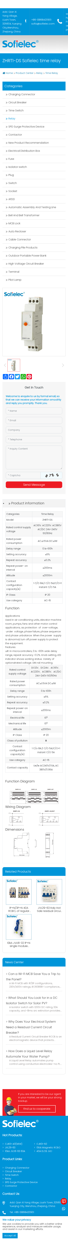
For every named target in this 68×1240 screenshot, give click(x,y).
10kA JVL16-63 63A (15, 1151)
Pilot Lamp (14, 280)
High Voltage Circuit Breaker (26, 264)
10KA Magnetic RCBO (48, 1147)
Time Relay (51, 73)
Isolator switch (17, 167)
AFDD (11, 199)
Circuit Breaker (17, 102)
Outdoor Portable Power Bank (27, 256)
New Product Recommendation (28, 143)
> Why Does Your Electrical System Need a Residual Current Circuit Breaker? (31, 1027)
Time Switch (16, 110)
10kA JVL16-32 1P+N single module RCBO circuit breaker (18, 947)
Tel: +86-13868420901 (22, 1212)
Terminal (13, 272)
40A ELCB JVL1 (44, 1151)
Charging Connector (21, 94)
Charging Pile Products (22, 247)
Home (9, 73)
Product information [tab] (27, 503)
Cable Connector (19, 239)
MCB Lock (14, 223)
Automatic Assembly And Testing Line (32, 207)
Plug (11, 175)
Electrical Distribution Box (24, 151)
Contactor (15, 135)
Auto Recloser (17, 231)
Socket (12, 191)
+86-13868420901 (41, 19)
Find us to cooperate (36, 1109)
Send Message (34, 485)
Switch (12, 183)
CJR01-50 (41, 1144)
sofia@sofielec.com (43, 23)
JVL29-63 (10, 1147)
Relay (39, 73)
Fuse (11, 159)
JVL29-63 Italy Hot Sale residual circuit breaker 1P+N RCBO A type (49, 912)
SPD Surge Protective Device (26, 127)
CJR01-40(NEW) (13, 1144)
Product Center (25, 73)
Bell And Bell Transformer (23, 215)
